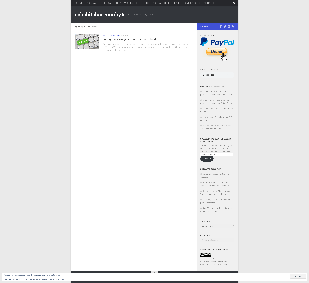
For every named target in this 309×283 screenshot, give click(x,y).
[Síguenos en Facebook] (221, 26)
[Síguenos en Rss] (232, 26)
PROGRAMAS (93, 3)
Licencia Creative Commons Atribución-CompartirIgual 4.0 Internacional (214, 262)
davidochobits (209, 91)
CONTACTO (209, 3)
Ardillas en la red (210, 100)
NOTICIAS (107, 3)
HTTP (118, 3)
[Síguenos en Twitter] (225, 26)
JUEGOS (145, 3)
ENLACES (176, 3)
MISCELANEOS (131, 3)
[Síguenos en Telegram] (228, 26)
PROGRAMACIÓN (161, 3)
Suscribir (207, 158)
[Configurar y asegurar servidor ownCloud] (87, 41)
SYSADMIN (78, 3)
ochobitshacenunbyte (100, 14)
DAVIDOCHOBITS (192, 3)
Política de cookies (58, 279)
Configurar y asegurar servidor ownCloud (129, 39)
